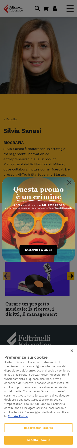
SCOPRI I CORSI (38, 249)
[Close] (69, 182)
